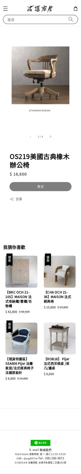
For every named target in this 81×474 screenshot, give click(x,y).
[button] (5, 8)
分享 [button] (19, 199)
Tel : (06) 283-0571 (51, 458)
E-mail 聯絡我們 (40, 450)
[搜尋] (71, 19)
